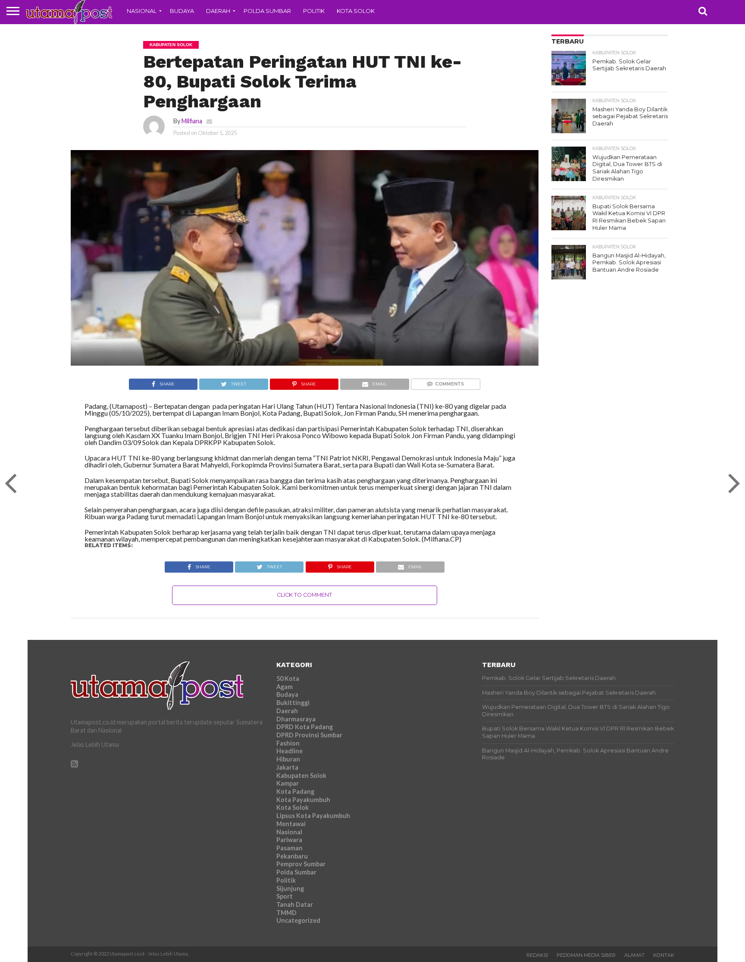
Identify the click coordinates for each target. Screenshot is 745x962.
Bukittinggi (293, 702)
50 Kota (287, 678)
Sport (284, 896)
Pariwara (289, 839)
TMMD (286, 912)
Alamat (634, 955)
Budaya (182, 10)
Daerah (218, 10)
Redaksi (537, 955)
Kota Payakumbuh (303, 799)
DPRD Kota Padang (304, 726)
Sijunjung (290, 888)
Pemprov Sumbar (301, 864)
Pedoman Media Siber (586, 955)
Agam (284, 686)
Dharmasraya (296, 719)
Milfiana (192, 121)
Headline (289, 751)
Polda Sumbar (267, 10)
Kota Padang (295, 791)
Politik (314, 10)
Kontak (663, 955)
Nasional (142, 10)
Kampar (287, 783)
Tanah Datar (294, 904)
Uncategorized (298, 920)
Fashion (288, 743)
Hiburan (288, 759)
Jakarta (287, 767)
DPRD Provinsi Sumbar (309, 735)
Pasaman (289, 848)
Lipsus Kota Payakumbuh (313, 815)
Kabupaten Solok (301, 775)
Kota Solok (356, 10)
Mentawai (291, 823)
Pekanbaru (292, 856)
